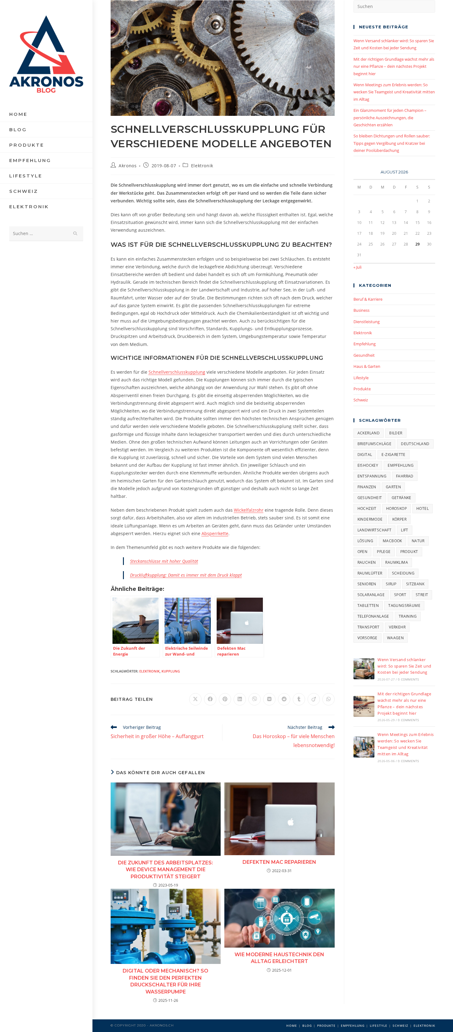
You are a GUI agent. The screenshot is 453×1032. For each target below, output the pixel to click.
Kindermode (370, 519)
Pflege (383, 551)
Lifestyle (361, 377)
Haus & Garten (366, 366)
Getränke (401, 497)
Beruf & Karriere (367, 299)
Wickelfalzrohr (248, 510)
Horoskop (396, 508)
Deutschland (415, 443)
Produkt (409, 551)
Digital (364, 454)
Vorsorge (367, 637)
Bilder (395, 433)
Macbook (392, 540)
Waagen (395, 637)
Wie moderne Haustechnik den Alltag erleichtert (279, 958)
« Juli (357, 267)
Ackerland (368, 433)
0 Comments (408, 679)
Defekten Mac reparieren (279, 862)
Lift (404, 530)
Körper (399, 519)
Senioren (366, 584)
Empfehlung (364, 344)
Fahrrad (405, 476)
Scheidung (403, 573)
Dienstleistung (366, 321)
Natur (418, 540)
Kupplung (170, 671)
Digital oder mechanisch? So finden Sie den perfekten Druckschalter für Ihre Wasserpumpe (165, 981)
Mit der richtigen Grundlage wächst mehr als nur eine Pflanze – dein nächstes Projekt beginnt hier (393, 66)
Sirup (391, 584)
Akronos (128, 166)
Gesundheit (364, 355)
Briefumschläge (374, 443)
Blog (307, 1025)
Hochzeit (367, 508)
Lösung (365, 540)
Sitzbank (415, 584)
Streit (422, 594)
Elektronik (202, 166)
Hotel (422, 508)
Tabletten (368, 605)
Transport (368, 627)
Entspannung (371, 476)
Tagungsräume (404, 605)
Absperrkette (215, 533)
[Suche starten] (75, 233)
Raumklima (396, 562)
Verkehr (397, 627)
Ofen (362, 551)
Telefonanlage (373, 616)
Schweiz (360, 400)
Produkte (362, 389)
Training (408, 616)
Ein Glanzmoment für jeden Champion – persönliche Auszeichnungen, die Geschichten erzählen (389, 118)
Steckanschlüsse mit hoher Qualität (164, 561)
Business (361, 310)
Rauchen (366, 562)
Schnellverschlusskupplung (177, 372)
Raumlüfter (369, 573)
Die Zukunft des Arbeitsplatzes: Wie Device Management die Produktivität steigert (165, 870)
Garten (393, 487)
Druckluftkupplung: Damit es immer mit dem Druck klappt (186, 575)
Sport (400, 594)
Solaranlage (371, 594)
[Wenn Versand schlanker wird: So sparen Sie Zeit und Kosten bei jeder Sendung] (363, 668)
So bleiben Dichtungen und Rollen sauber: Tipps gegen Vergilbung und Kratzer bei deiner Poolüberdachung (391, 143)
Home (291, 1025)
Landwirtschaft (374, 530)
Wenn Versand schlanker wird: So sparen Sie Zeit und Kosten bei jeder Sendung (404, 666)
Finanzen (366, 487)
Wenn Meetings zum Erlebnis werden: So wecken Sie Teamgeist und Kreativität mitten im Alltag (394, 92)
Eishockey (367, 465)
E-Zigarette (393, 454)
